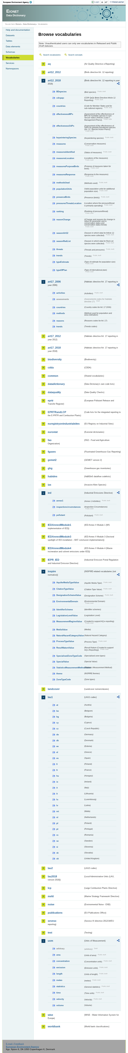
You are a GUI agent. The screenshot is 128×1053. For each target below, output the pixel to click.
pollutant (60, 515)
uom (50, 940)
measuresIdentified (65, 152)
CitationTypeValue (65, 589)
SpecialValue (62, 661)
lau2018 (52, 876)
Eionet (18, 24)
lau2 (50, 868)
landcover (54, 689)
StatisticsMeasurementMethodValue (70, 667)
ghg (50, 468)
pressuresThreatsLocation (68, 203)
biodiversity (55, 359)
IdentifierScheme (64, 609)
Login (96, 2)
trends (59, 255)
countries (60, 106)
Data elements (13, 46)
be (57, 711)
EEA (18, 2)
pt (57, 829)
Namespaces (12, 68)
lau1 (50, 697)
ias (49, 484)
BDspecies (61, 91)
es (57, 758)
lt (57, 794)
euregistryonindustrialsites (64, 423)
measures (61, 144)
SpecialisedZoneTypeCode (69, 656)
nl (57, 817)
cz (57, 728)
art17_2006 (54, 281)
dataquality (54, 392)
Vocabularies (13, 57)
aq (49, 64)
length (59, 974)
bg (57, 717)
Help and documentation (18, 30)
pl (57, 823)
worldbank (54, 1026)
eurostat (53, 432)
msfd (51, 896)
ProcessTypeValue (65, 641)
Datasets (10, 35)
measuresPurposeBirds (67, 166)
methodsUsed (63, 182)
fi (57, 764)
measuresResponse (65, 174)
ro (57, 835)
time (58, 993)
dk (57, 740)
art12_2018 (54, 80)
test (50, 932)
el (57, 752)
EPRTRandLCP (57, 412)
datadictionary (56, 384)
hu (57, 776)
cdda (51, 367)
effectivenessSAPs (65, 126)
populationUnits (64, 189)
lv (57, 805)
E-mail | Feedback (15, 1044)
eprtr (50, 400)
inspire (52, 571)
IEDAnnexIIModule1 (59, 525)
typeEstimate (62, 262)
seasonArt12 (62, 233)
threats (59, 249)
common (53, 376)
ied (49, 493)
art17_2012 (54, 336)
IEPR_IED (53, 559)
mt (57, 811)
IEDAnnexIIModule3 (59, 536)
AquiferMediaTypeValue (67, 582)
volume (60, 1005)
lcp (49, 888)
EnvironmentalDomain (67, 601)
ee (57, 746)
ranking (60, 211)
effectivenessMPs (64, 114)
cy (57, 723)
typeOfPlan (61, 270)
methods (60, 313)
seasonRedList (63, 241)
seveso (52, 921)
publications (55, 912)
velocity (60, 999)
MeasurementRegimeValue (69, 621)
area (58, 955)
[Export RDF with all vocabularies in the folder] (118, 84)
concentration (63, 961)
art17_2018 (54, 347)
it (57, 788)
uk (57, 858)
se (57, 841)
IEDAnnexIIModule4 (59, 548)
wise (50, 1015)
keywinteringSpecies (66, 137)
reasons (60, 321)
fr (57, 770)
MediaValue (61, 629)
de (57, 734)
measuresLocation (65, 158)
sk (57, 853)
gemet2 (52, 460)
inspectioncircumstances (68, 507)
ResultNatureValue (65, 648)
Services (10, 63)
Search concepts (75, 55)
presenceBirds (63, 197)
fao (50, 440)
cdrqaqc (60, 98)
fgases (52, 451)
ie (57, 782)
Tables (9, 41)
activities (60, 293)
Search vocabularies (52, 55)
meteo (59, 980)
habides (52, 476)
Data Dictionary (29, 24)
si (57, 847)
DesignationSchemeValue (68, 595)
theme (59, 673)
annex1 (59, 501)
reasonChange (63, 219)
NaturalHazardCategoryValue (70, 635)
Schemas (10, 52)
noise (51, 904)
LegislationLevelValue (67, 615)
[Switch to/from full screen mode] (106, 2)
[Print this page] (102, 2)
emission (60, 967)
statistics (60, 986)
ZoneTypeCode (63, 679)
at (57, 705)
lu (57, 799)
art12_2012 (54, 72)
